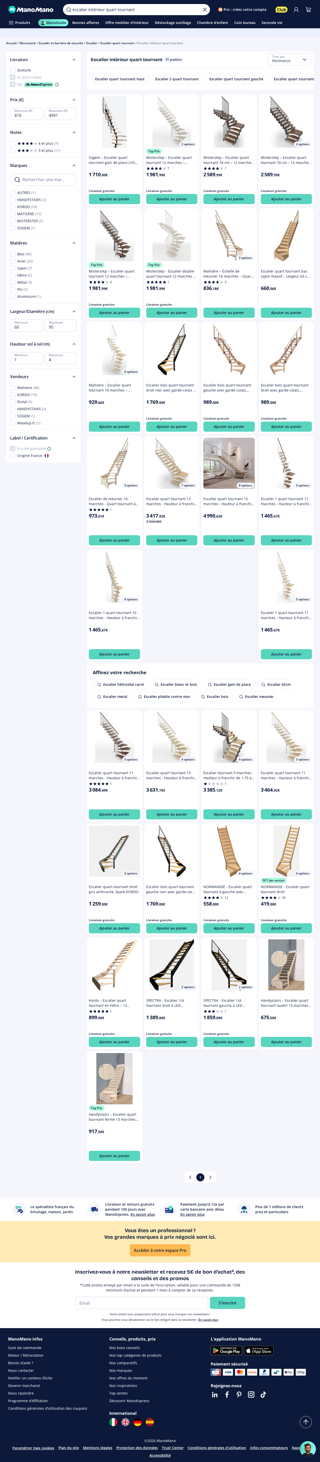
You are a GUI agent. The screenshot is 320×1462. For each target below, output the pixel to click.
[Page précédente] (190, 1177)
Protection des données (137, 1447)
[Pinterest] (239, 1395)
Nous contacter (21, 1370)
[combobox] (290, 60)
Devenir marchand (24, 1385)
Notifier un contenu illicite (30, 1378)
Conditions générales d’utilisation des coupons (47, 1408)
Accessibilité (160, 1455)
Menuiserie (27, 43)
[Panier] (308, 9)
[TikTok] (263, 1395)
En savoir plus (208, 1320)
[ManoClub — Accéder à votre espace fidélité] (281, 9)
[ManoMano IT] (113, 1422)
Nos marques (120, 1370)
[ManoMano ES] (150, 1422)
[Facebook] (227, 1395)
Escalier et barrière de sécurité (61, 43)
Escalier (91, 43)
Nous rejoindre (21, 1393)
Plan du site (68, 1447)
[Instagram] (251, 1395)
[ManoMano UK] (125, 1422)
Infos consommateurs (269, 1447)
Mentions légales (97, 1447)
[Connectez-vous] (296, 9)
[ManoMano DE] (138, 1422)
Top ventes (118, 1393)
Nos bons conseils (124, 1347)
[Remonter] (306, 1422)
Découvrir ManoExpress (129, 1400)
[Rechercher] (68, 9)
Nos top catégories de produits (135, 1355)
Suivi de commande (24, 1347)
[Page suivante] (210, 1177)
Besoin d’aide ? (20, 1362)
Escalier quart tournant (117, 43)
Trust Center (173, 1447)
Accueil (11, 43)
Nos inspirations (123, 1385)
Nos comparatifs (123, 1362)
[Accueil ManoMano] (31, 9)
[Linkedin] (215, 1395)
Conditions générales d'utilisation (217, 1447)
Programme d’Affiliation (28, 1400)
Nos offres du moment (128, 1378)
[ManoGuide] (308, 1449)
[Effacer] (205, 10)
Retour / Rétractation (26, 1355)
